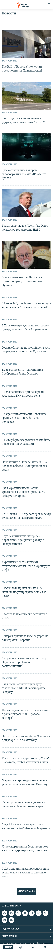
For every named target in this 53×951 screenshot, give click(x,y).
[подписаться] (11, 920)
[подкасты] (20, 947)
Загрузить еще (26, 891)
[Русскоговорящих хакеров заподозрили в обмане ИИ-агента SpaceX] (26, 147)
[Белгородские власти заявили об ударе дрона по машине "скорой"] (26, 96)
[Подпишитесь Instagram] (38, 913)
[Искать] (45, 947)
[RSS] (45, 913)
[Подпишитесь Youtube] (25, 913)
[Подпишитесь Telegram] (32, 913)
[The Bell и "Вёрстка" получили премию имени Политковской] (26, 44)
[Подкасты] (4, 920)
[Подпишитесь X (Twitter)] (18, 913)
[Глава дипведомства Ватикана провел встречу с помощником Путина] (26, 255)
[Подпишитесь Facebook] (11, 913)
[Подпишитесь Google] (4, 913)
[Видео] (33, 947)
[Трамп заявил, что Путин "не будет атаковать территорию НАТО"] (26, 203)
